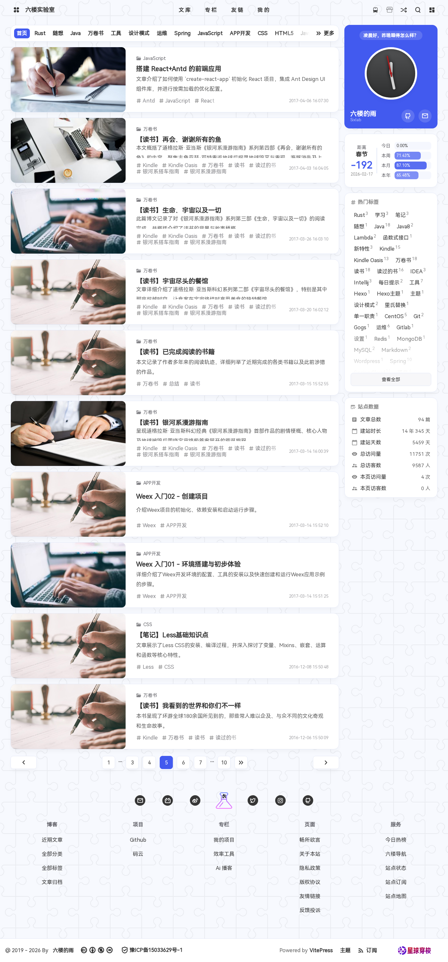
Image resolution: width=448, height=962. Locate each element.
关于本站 (309, 854)
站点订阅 (395, 882)
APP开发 (240, 33)
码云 (138, 854)
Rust (40, 33)
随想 (58, 33)
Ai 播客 (224, 868)
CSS (263, 33)
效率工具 (224, 854)
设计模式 (139, 33)
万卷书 (96, 33)
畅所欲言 (309, 840)
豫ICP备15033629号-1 (156, 950)
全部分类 (52, 854)
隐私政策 (309, 868)
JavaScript (210, 33)
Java (76, 33)
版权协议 (309, 882)
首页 (22, 33)
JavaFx (308, 33)
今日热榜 (395, 840)
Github (138, 840)
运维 (162, 33)
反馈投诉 (309, 910)
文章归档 (52, 882)
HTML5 (284, 33)
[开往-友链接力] (375, 10)
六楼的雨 (63, 950)
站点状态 (395, 868)
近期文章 (52, 840)
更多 (329, 33)
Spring (182, 33)
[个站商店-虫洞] (389, 10)
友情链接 (309, 896)
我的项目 (224, 840)
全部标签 (52, 868)
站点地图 (395, 896)
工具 (116, 33)
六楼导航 (395, 854)
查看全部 (391, 379)
